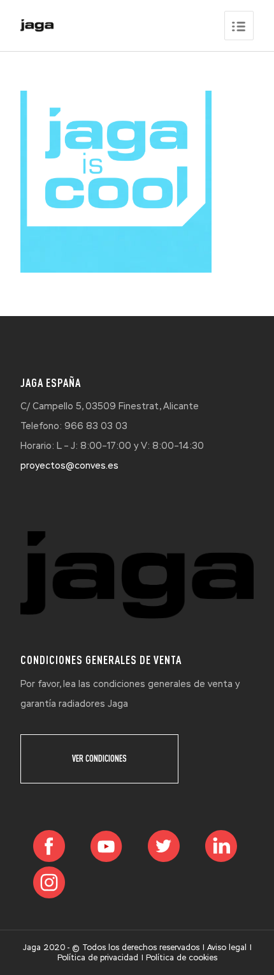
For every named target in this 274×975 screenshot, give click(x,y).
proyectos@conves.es (69, 465)
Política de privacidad (97, 958)
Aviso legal (227, 947)
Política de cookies (181, 958)
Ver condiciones (99, 758)
